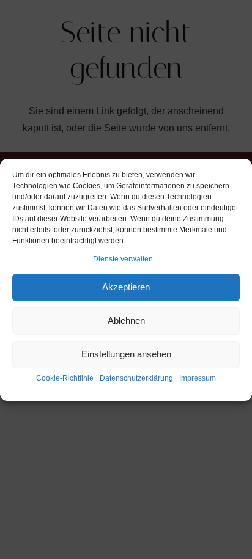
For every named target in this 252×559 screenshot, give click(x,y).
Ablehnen (126, 320)
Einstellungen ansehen (126, 354)
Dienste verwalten (123, 259)
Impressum (197, 378)
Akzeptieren (126, 287)
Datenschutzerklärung (136, 378)
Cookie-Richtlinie (65, 378)
